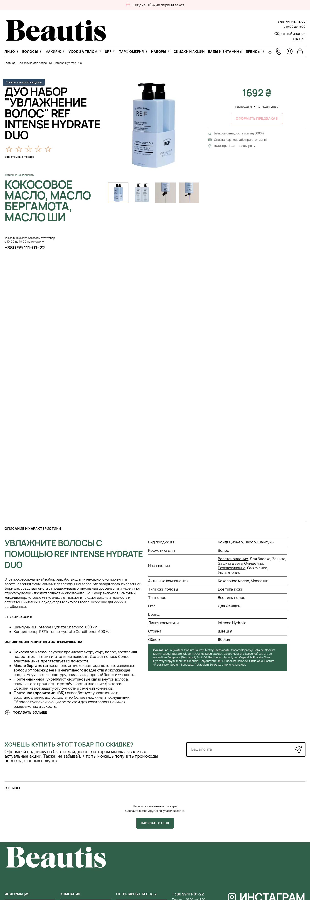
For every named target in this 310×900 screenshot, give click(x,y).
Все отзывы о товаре (19, 157)
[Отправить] (298, 749)
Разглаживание (232, 567)
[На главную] (56, 39)
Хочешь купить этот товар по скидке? (69, 744)
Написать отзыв (155, 823)
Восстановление (233, 558)
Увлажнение (229, 572)
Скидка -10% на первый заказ (158, 4)
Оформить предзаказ (257, 118)
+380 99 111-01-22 (291, 22)
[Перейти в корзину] (300, 51)
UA (295, 38)
